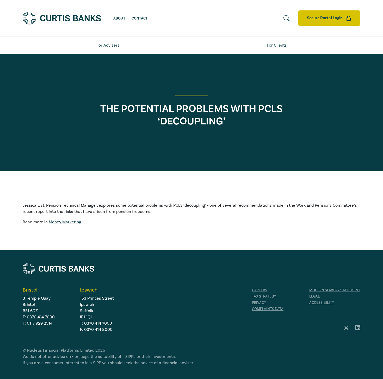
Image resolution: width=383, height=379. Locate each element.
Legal (314, 296)
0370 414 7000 (41, 317)
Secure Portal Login (325, 18)
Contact (140, 18)
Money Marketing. (65, 222)
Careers (259, 290)
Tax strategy (264, 296)
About (119, 18)
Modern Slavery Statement (334, 290)
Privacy (259, 302)
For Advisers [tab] (108, 45)
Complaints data (267, 309)
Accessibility (321, 302)
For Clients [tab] (277, 45)
